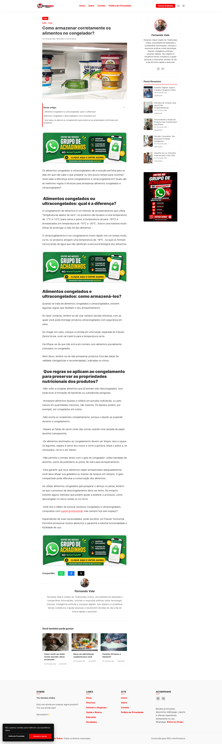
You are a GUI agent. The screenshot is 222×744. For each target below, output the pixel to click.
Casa (45, 18)
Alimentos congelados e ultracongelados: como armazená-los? (70, 116)
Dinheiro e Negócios (96, 707)
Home (82, 5)
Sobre (91, 5)
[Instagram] (158, 68)
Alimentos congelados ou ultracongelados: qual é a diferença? (70, 112)
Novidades (91, 722)
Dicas (89, 698)
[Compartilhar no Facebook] (71, 573)
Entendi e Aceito (40, 736)
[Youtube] (162, 68)
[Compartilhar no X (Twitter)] (81, 573)
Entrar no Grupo (175, 722)
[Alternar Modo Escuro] (184, 6)
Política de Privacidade (120, 5)
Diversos (90, 702)
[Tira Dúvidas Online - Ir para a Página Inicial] (45, 6)
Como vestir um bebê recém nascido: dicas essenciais (54, 657)
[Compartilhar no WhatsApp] (61, 573)
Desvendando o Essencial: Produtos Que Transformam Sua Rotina (165, 122)
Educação (91, 717)
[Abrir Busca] (178, 6)
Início (44, 23)
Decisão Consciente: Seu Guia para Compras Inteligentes (164, 138)
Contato (102, 5)
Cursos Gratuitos (165, 6)
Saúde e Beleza (94, 712)
